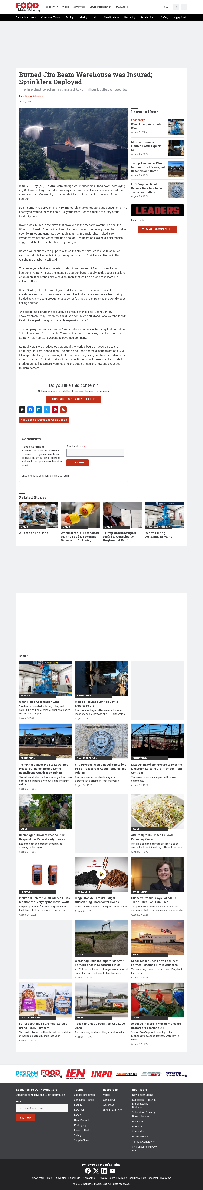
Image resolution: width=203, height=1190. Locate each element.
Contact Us (89, 1178)
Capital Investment (32, 1017)
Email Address (75, 446)
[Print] (22, 409)
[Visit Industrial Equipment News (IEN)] (75, 1073)
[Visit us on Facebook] (88, 1171)
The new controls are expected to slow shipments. (153, 779)
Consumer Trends (87, 758)
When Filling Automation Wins (147, 126)
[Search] (176, 7)
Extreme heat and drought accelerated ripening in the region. (40, 845)
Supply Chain (84, 695)
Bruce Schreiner (34, 96)
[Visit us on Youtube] (112, 1171)
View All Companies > (157, 228)
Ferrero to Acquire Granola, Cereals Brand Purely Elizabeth (43, 1025)
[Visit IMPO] (101, 1073)
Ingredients (83, 892)
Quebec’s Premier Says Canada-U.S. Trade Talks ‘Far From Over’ (155, 900)
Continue (77, 462)
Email (19, 1101)
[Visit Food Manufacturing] (51, 1073)
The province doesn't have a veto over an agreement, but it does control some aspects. (157, 908)
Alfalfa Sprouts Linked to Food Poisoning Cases (152, 837)
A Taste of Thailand (34, 533)
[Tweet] (47, 409)
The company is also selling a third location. (100, 1032)
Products (26, 892)
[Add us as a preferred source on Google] (63, 409)
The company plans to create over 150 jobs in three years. (157, 971)
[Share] (30, 409)
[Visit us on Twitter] (96, 1171)
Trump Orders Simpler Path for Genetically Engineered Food (119, 536)
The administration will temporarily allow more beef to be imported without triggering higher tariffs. (45, 781)
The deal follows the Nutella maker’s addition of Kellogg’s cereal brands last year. (45, 1034)
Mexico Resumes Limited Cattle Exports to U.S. (146, 146)
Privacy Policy (107, 1178)
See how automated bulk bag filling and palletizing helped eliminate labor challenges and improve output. (44, 710)
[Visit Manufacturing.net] (151, 1073)
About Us (75, 1178)
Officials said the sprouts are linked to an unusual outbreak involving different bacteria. (157, 845)
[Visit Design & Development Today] (27, 1073)
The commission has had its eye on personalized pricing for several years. (97, 779)
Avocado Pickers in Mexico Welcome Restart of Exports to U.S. (156, 1025)
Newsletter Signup (42, 1178)
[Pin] (55, 409)
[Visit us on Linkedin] (104, 1171)
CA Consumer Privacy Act (157, 1178)
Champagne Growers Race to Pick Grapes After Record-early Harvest (42, 837)
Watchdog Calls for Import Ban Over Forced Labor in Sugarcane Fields (99, 962)
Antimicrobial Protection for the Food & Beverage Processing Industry (80, 536)
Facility (137, 954)
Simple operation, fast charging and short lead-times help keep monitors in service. (43, 908)
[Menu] (184, 7)
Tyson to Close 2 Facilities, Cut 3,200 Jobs (100, 1025)
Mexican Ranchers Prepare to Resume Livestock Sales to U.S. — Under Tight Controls (156, 768)
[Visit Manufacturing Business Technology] (176, 1073)
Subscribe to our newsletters (73, 399)
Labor (24, 829)
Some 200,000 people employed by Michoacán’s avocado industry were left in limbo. (155, 1036)
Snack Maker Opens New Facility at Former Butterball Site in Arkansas (155, 962)
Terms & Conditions (129, 1178)
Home (24, 527)
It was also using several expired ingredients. (101, 906)
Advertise (61, 1178)
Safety (137, 829)
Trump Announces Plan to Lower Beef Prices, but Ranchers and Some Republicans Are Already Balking (148, 167)
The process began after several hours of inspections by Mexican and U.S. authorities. (100, 712)
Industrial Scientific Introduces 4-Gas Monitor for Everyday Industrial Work (44, 900)
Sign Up (25, 1117)
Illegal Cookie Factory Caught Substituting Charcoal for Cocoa (97, 900)
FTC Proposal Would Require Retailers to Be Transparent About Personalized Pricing (146, 188)
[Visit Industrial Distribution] (126, 1073)
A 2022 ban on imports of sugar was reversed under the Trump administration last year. (101, 971)
